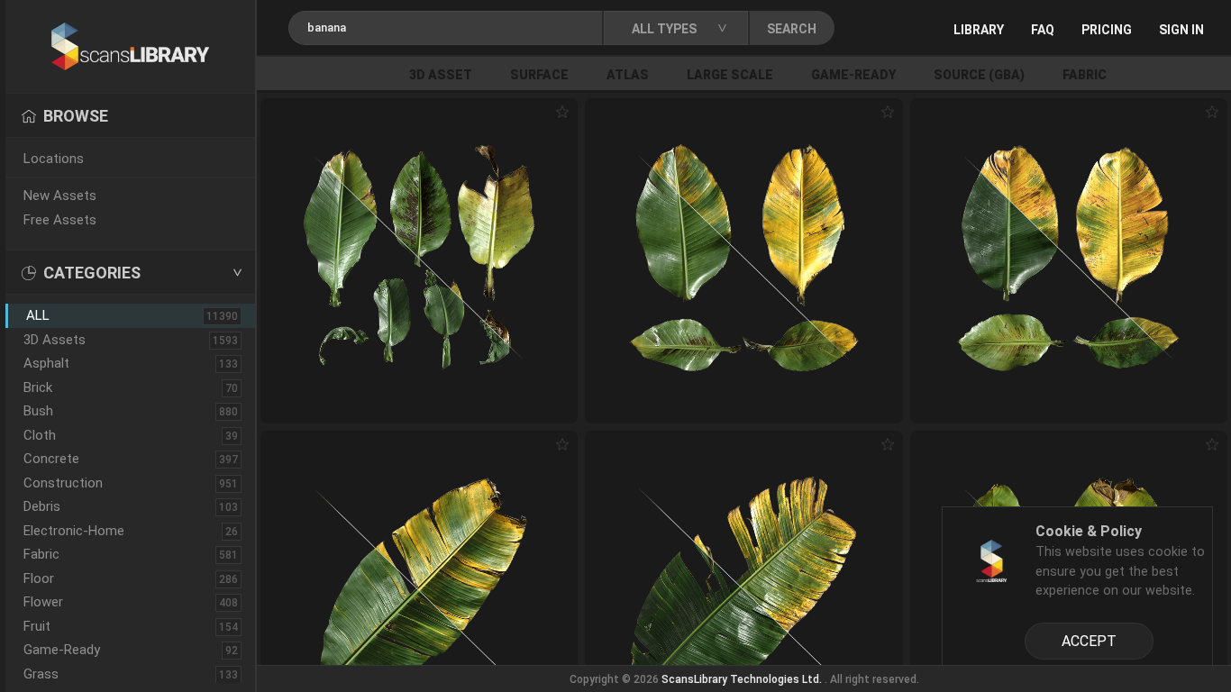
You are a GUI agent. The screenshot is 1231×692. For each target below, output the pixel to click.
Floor (38, 578)
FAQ (1042, 30)
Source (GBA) (979, 75)
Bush (38, 411)
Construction (63, 483)
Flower (43, 602)
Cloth (39, 435)
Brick (37, 387)
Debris (41, 506)
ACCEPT (1089, 641)
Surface (539, 75)
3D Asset (440, 75)
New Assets (59, 195)
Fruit (36, 626)
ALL (38, 315)
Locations (53, 158)
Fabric (1084, 75)
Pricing (1106, 30)
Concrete (51, 459)
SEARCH (791, 29)
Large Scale (730, 75)
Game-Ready (853, 75)
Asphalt (46, 363)
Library (978, 30)
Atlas (627, 75)
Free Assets (59, 220)
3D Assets (54, 340)
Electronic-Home (73, 531)
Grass (41, 674)
